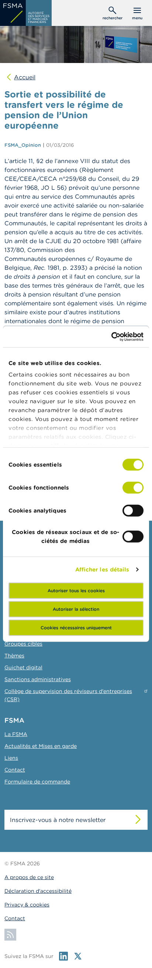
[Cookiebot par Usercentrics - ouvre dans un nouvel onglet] (111, 337)
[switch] (133, 487)
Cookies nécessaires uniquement (76, 627)
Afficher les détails (102, 569)
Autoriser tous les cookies (76, 590)
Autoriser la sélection (76, 608)
